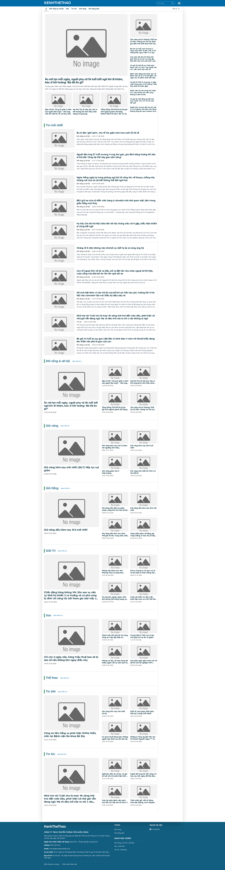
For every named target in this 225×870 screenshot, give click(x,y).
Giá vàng (82, 9)
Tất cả (174, 9)
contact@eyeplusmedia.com (59, 849)
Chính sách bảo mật (69, 864)
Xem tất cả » (77, 361)
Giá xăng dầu (94, 9)
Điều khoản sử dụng (51, 864)
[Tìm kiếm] (172, 3)
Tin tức (74, 9)
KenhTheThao (53, 3)
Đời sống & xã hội (56, 9)
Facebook (156, 829)
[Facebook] (179, 3)
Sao (67, 9)
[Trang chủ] (46, 8)
